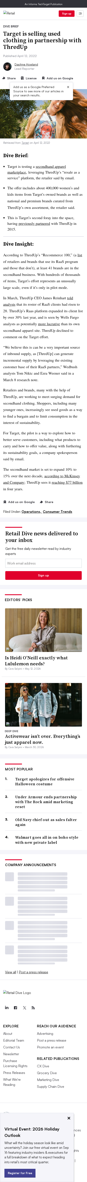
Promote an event (50, 1047)
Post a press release (33, 972)
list (79, 254)
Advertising (45, 1033)
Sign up (66, 13)
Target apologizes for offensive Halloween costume (44, 782)
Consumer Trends (57, 511)
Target (25, 142)
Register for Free (20, 1173)
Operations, (32, 511)
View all (10, 972)
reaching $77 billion (67, 482)
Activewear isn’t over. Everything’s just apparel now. (42, 739)
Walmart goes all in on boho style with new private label (46, 840)
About (7, 1033)
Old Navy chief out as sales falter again (46, 822)
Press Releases (14, 1073)
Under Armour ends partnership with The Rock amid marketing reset (46, 801)
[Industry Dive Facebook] (15, 1007)
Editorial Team (13, 1040)
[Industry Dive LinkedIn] (6, 1007)
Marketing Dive (48, 1080)
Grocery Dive (47, 1073)
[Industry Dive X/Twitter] (24, 1007)
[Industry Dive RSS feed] (33, 1007)
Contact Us (11, 1047)
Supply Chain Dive (50, 1086)
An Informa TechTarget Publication (44, 4)
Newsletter (11, 1054)
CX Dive (43, 1066)
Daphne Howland (26, 64)
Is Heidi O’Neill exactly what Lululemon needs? (36, 660)
